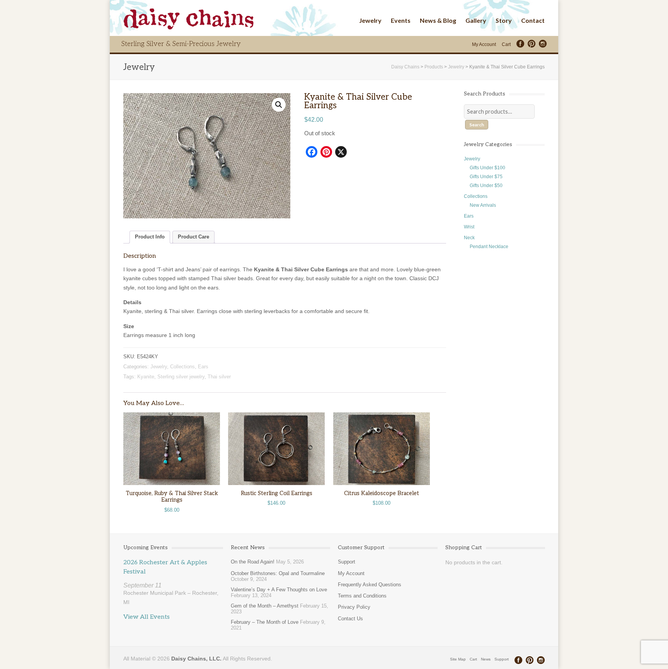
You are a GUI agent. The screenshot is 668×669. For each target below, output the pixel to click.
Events (401, 20)
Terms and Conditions (362, 596)
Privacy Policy (354, 607)
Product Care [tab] (193, 237)
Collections (182, 366)
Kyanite (145, 377)
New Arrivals (483, 205)
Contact (533, 20)
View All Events (146, 617)
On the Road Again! (252, 562)
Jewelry (370, 20)
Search (476, 125)
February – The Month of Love (264, 622)
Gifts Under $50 (486, 185)
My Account (484, 44)
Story (504, 20)
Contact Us (350, 618)
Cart (506, 44)
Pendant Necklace (489, 246)
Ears (203, 366)
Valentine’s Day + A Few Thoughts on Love (279, 589)
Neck (469, 237)
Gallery (475, 20)
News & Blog (438, 20)
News (486, 659)
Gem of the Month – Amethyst (264, 606)
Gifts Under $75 (486, 176)
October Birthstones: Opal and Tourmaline (278, 573)
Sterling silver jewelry (180, 377)
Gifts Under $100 (487, 167)
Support (346, 562)
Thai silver (219, 377)
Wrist (469, 227)
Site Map (458, 659)
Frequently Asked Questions (369, 584)
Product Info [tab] (150, 237)
